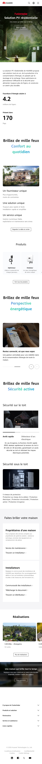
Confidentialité (29, 751)
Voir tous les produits (21, 282)
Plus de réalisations (21, 654)
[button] (31, 366)
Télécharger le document (16, 590)
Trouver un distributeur (15, 595)
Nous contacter (21, 27)
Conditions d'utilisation (12, 751)
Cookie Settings (24, 753)
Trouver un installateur (15, 553)
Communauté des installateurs (18, 585)
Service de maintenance (16, 548)
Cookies (12, 753)
